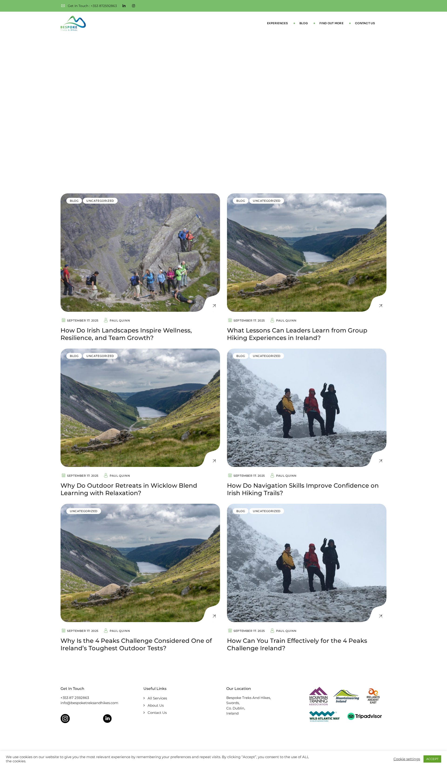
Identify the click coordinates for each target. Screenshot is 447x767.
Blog (303, 23)
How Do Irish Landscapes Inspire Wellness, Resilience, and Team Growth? (126, 334)
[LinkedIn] (124, 6)
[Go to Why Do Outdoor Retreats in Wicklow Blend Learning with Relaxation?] (140, 408)
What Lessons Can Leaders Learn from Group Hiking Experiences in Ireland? (297, 334)
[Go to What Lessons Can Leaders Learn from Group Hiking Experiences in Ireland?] (306, 252)
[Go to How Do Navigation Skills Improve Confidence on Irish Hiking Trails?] (306, 408)
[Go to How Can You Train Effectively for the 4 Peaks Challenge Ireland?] (306, 563)
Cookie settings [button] (406, 759)
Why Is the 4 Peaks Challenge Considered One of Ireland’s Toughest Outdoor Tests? (136, 644)
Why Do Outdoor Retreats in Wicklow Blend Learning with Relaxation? (129, 489)
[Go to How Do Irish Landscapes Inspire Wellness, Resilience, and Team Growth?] (140, 252)
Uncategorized (100, 200)
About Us (156, 705)
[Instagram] (133, 6)
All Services (157, 698)
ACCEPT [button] (432, 759)
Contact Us (365, 23)
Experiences (277, 23)
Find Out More (331, 23)
